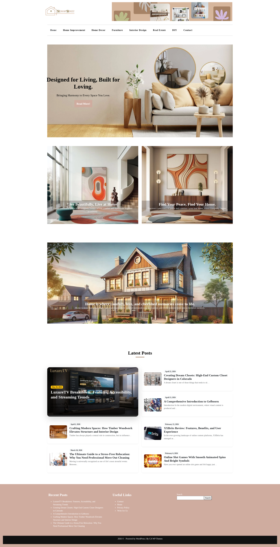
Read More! (83, 103)
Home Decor (98, 30)
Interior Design (138, 30)
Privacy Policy (123, 508)
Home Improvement (74, 30)
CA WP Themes (155, 539)
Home (53, 30)
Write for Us (122, 511)
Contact (187, 30)
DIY (174, 30)
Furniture (117, 30)
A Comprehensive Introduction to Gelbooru (191, 401)
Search (179, 494)
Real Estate (159, 30)
